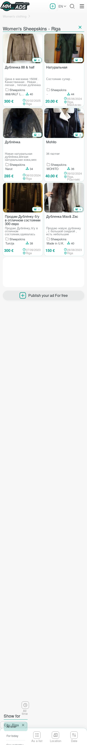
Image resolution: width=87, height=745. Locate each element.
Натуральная (56, 67)
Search (72, 6)
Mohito (51, 142)
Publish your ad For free (48, 295)
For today (12, 736)
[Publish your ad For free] (52, 6)
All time (11, 726)
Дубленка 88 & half (19, 67)
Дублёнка (12, 142)
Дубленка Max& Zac (62, 217)
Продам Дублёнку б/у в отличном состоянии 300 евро (22, 220)
